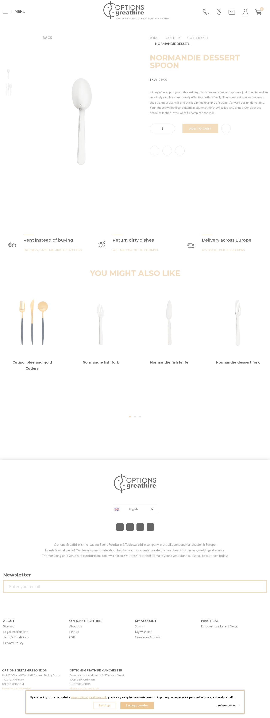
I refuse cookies (228, 705)
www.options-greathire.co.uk (89, 697)
